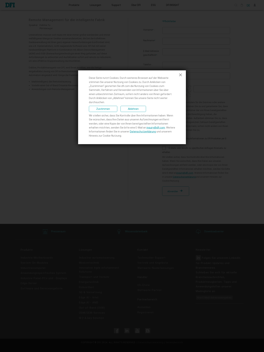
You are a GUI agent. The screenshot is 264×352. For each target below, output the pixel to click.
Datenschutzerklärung (143, 131)
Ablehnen (133, 108)
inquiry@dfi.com (156, 127)
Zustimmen (103, 108)
